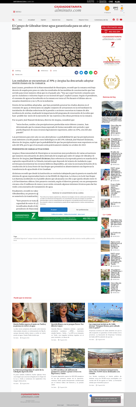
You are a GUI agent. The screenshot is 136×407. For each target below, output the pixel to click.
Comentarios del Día (101, 20)
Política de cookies (57, 214)
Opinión (43, 20)
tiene (15, 240)
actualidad (17, 238)
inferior (78, 238)
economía (58, 238)
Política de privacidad (70, 214)
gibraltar (73, 238)
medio (83, 238)
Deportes (69, 20)
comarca (36, 238)
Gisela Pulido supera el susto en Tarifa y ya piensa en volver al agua (29, 325)
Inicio (20, 20)
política (88, 238)
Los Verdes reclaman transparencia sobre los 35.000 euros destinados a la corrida (104, 371)
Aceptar (54, 210)
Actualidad (31, 20)
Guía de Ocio (56, 20)
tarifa (93, 238)
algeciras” (24, 238)
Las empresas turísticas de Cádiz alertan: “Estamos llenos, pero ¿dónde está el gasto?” (104, 326)
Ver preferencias (82, 210)
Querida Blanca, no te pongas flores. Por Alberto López (67, 325)
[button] (13, 19)
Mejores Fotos (83, 20)
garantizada (65, 238)
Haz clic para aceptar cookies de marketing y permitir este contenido (105, 400)
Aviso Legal (81, 214)
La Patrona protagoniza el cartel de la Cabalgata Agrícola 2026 (28, 371)
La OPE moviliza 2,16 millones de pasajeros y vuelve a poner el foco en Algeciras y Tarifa (66, 371)
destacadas (42, 238)
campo (30, 238)
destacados (50, 238)
